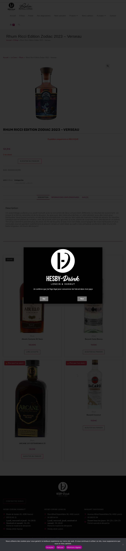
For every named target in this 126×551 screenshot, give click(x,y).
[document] (63, 275)
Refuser (60, 547)
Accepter (50, 547)
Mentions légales (74, 547)
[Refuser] (123, 544)
